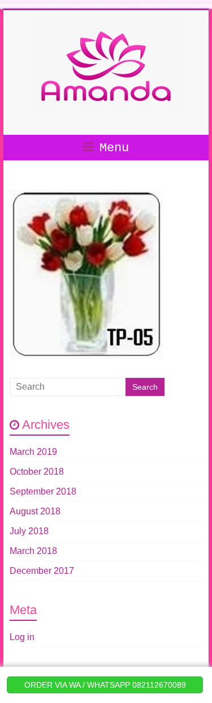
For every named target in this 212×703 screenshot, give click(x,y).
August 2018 (35, 511)
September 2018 (43, 491)
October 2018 (37, 471)
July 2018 (29, 531)
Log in (22, 637)
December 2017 (42, 571)
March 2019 (33, 452)
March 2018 (33, 551)
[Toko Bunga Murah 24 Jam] (106, 24)
